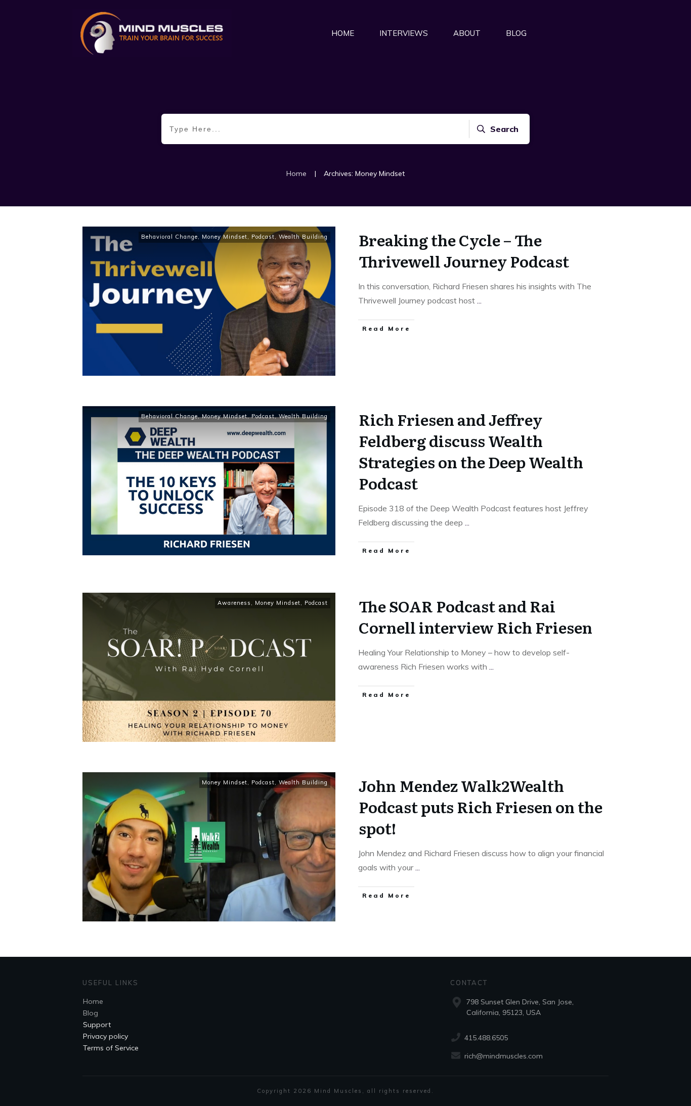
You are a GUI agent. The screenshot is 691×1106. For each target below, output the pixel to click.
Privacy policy (105, 1036)
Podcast (263, 236)
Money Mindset (224, 236)
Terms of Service (111, 1047)
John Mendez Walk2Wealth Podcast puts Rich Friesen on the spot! (480, 806)
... (479, 300)
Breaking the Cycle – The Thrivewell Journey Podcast (464, 250)
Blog (90, 1012)
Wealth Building (303, 236)
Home (93, 1001)
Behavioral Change (169, 236)
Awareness (234, 602)
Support (97, 1024)
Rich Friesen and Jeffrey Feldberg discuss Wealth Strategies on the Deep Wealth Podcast (471, 451)
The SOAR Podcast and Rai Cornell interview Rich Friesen (475, 616)
